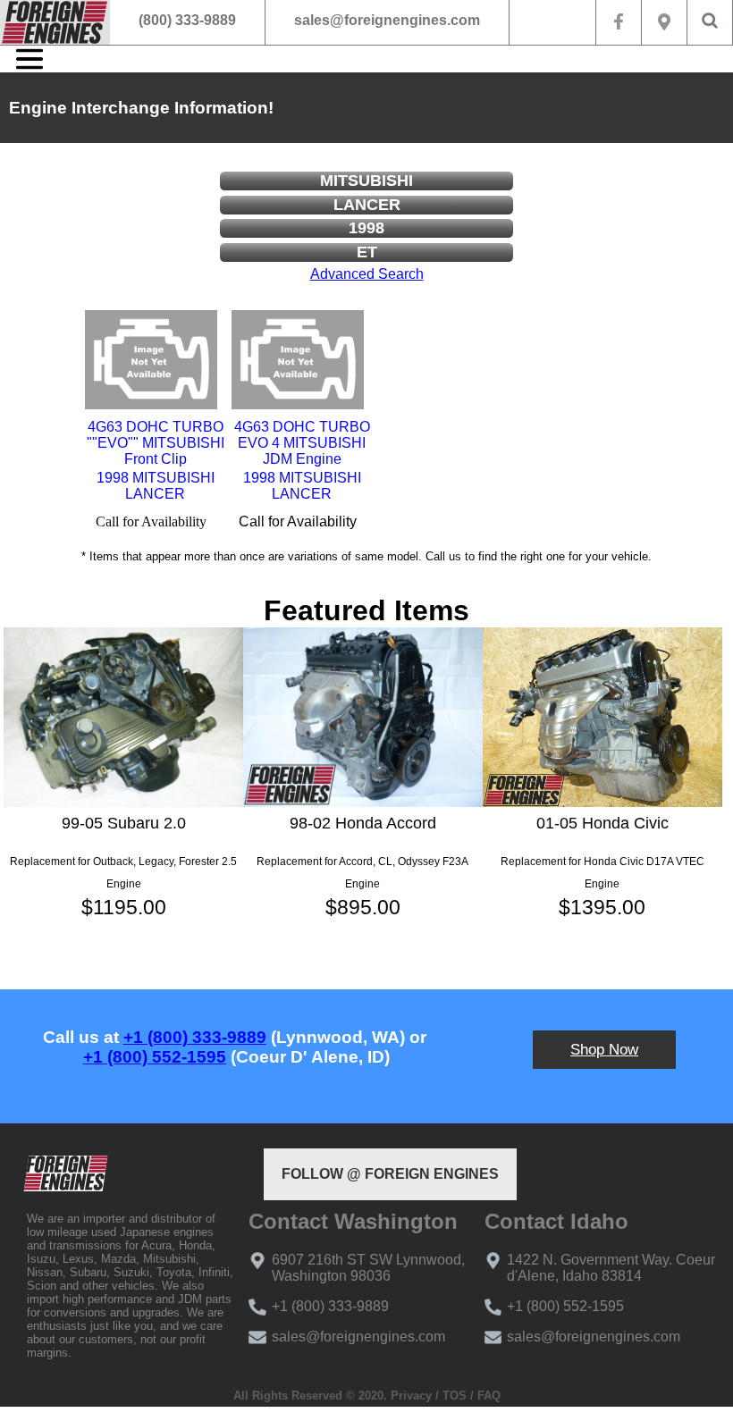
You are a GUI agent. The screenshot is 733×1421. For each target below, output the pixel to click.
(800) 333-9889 (187, 20)
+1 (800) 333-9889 (194, 1037)
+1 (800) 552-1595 (154, 1056)
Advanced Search (367, 274)
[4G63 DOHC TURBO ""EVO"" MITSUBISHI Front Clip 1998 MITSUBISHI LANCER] (151, 360)
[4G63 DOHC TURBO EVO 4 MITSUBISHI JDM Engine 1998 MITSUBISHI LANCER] (297, 360)
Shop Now (604, 1049)
